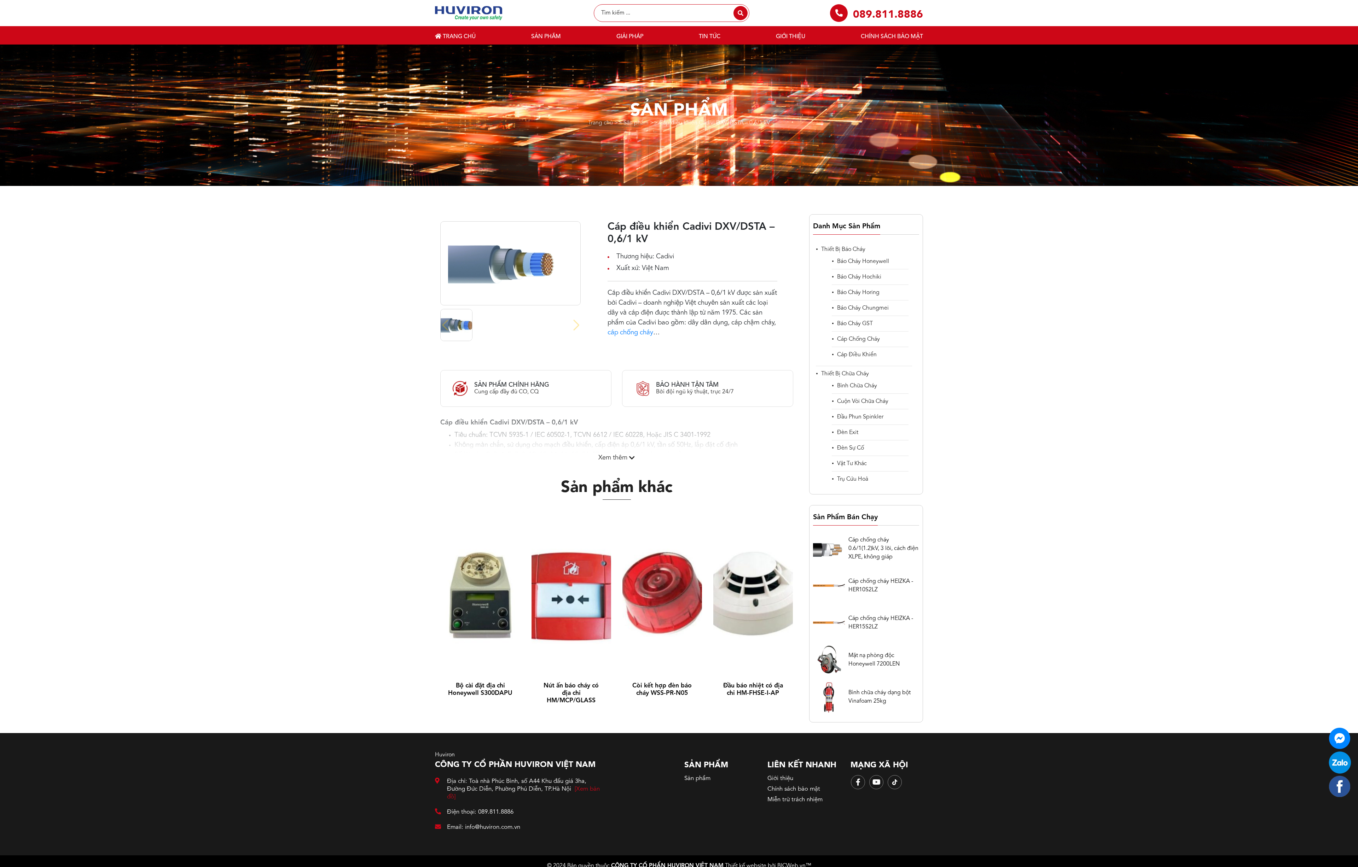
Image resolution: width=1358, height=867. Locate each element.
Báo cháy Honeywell (863, 261)
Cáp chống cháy (858, 339)
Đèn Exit (847, 432)
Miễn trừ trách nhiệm (795, 800)
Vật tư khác (852, 464)
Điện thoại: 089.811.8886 (480, 812)
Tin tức (709, 37)
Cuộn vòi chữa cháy (862, 401)
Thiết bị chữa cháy (845, 374)
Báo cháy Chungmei (863, 308)
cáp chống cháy (630, 332)
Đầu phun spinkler (860, 417)
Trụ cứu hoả (852, 479)
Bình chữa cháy (857, 386)
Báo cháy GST (855, 324)
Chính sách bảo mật (892, 37)
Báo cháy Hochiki (859, 277)
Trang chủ (458, 37)
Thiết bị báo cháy (843, 249)
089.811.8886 (888, 15)
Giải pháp (629, 37)
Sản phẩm (546, 37)
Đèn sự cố (850, 448)
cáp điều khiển (857, 355)
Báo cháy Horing (858, 292)
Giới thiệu (790, 37)
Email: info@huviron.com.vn (483, 827)
